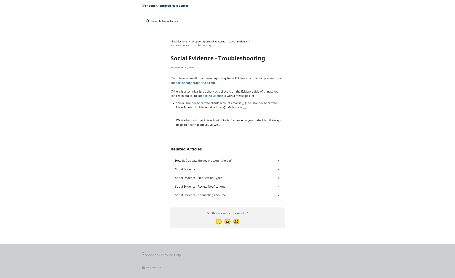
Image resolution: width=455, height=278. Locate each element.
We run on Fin (153, 267)
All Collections (179, 41)
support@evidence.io (212, 96)
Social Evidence (238, 41)
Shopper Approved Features (208, 41)
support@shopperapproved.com (193, 83)
